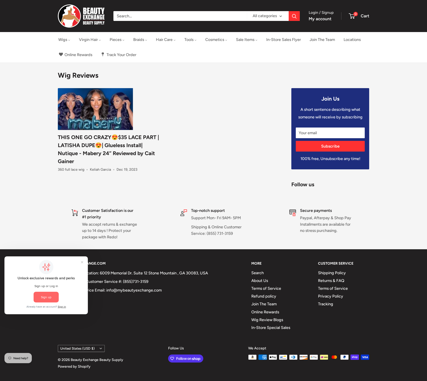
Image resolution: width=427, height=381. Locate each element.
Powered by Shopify (74, 366)
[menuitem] (64, 39)
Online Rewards (265, 312)
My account (320, 18)
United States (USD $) (77, 348)
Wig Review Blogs (267, 319)
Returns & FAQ (331, 280)
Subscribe (330, 146)
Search (257, 272)
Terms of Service (266, 288)
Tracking (325, 304)
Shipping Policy (332, 272)
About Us (259, 280)
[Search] (294, 16)
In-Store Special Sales (270, 327)
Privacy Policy (330, 296)
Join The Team (264, 304)
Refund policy (263, 296)
